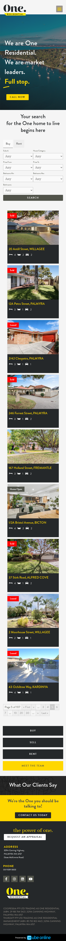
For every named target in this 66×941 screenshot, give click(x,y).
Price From (7, 162)
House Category (39, 150)
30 (27, 713)
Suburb (5, 150)
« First (26, 707)
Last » (45, 713)
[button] (59, 9)
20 (21, 713)
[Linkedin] (22, 879)
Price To (36, 162)
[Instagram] (14, 879)
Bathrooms (7, 184)
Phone (9, 867)
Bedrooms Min (8, 173)
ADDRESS (14, 852)
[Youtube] (30, 879)
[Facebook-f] (6, 879)
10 (15, 713)
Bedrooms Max (38, 173)
